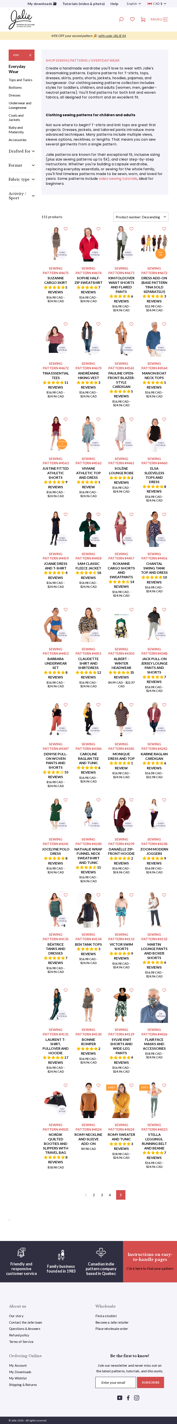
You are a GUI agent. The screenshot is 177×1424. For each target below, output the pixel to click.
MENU (161, 20)
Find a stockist (106, 1316)
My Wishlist (18, 1378)
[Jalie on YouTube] (119, 1397)
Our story (16, 1316)
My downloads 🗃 (42, 4)
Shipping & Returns (23, 1385)
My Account (18, 1365)
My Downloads (20, 1372)
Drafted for (19, 151)
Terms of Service (21, 1342)
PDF (16, 55)
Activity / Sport (17, 195)
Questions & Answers (25, 1329)
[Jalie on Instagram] (136, 1397)
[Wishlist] (132, 20)
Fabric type (19, 179)
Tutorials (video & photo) (83, 4)
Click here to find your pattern (149, 1268)
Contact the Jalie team (25, 1322)
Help (115, 4)
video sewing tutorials (118, 178)
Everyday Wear (17, 69)
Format (15, 165)
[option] (88, 36)
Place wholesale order (111, 1329)
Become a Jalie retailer (112, 1322)
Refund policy (19, 1335)
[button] (54, 287)
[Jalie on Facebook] (128, 1397)
